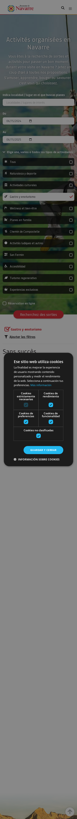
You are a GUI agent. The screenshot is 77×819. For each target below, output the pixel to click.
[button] (36, 459)
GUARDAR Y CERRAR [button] (43, 450)
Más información (40, 385)
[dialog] (38, 409)
